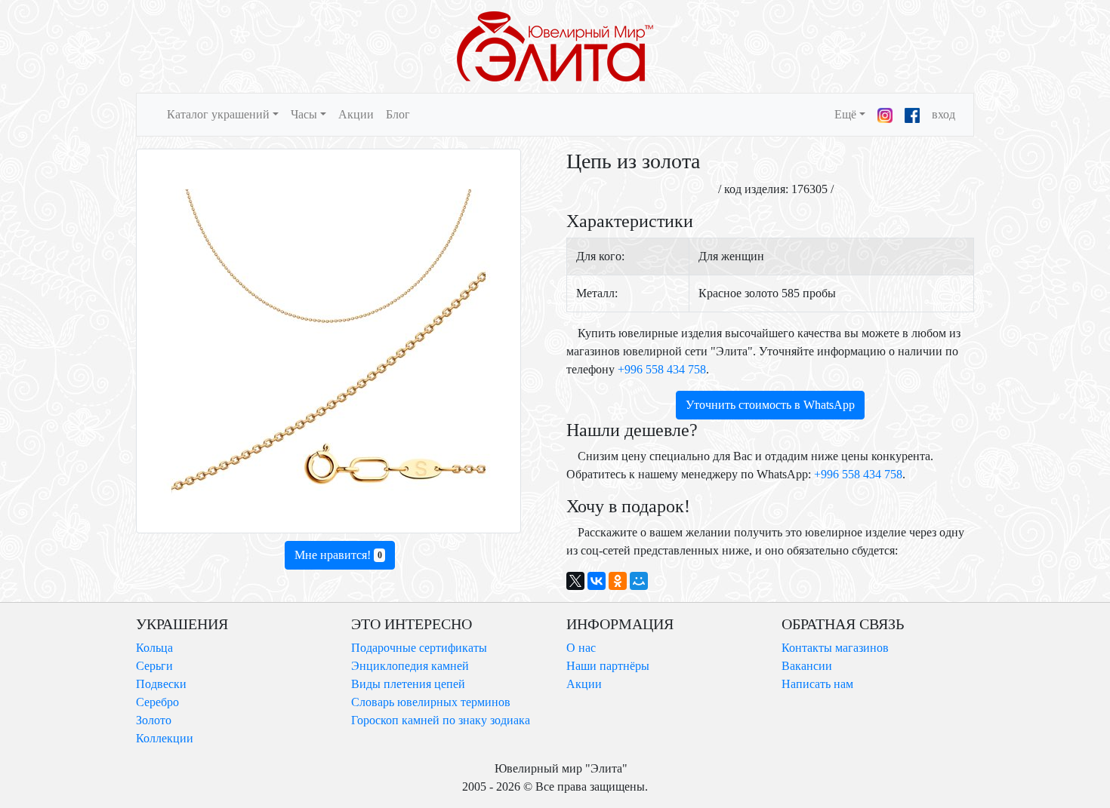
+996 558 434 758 (662, 369)
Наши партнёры (607, 665)
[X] (575, 581)
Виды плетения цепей (408, 683)
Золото (153, 720)
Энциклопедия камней (410, 665)
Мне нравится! (338, 554)
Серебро (157, 702)
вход (943, 114)
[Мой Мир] (639, 581)
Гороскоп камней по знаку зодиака (440, 720)
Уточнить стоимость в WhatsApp (770, 404)
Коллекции (164, 738)
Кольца (154, 647)
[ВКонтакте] (596, 581)
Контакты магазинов (835, 647)
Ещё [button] (845, 114)
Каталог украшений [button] (218, 114)
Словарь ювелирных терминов (430, 702)
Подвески (161, 683)
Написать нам (817, 683)
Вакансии (807, 665)
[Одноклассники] (618, 581)
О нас (581, 647)
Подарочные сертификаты (419, 647)
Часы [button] (304, 114)
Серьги (154, 665)
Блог (398, 114)
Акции (356, 114)
